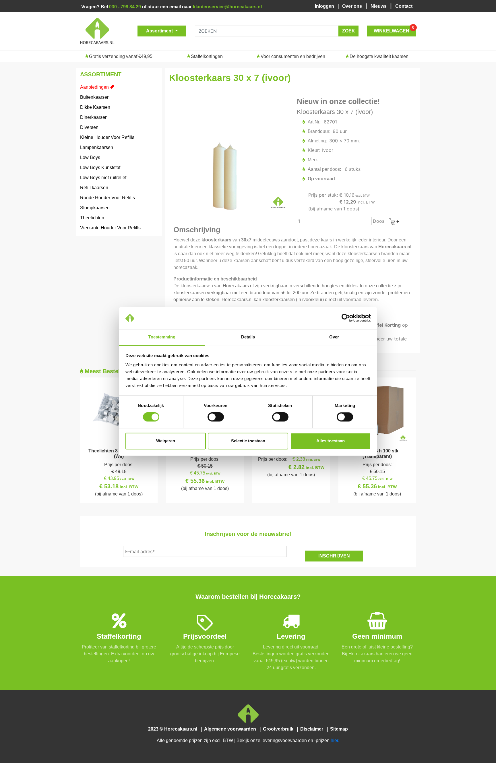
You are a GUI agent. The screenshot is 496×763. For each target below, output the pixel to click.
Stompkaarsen (95, 207)
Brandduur (318, 131)
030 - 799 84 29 (125, 6)
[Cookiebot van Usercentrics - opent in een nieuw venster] (346, 318)
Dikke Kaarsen (95, 107)
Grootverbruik (279, 729)
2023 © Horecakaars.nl (174, 729)
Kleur (313, 150)
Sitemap (338, 729)
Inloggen (325, 6)
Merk (313, 159)
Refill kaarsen (94, 187)
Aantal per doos (324, 169)
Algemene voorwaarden (231, 729)
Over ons (352, 6)
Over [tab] (334, 336)
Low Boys (90, 157)
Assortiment (160, 30)
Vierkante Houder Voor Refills (110, 227)
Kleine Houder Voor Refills (107, 137)
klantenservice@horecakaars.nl (227, 6)
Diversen (89, 127)
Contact (404, 6)
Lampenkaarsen (96, 147)
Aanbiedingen (94, 87)
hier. (335, 740)
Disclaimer (313, 729)
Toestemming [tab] (161, 336)
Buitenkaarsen (95, 97)
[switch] (216, 417)
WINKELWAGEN (394, 29)
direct (330, 299)
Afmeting (317, 140)
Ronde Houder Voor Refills (107, 197)
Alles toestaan (330, 440)
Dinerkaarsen (94, 117)
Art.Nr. (314, 121)
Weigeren (165, 440)
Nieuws (379, 6)
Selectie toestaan (248, 440)
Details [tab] (248, 336)
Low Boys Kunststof (100, 167)
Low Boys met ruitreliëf (103, 177)
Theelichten (92, 217)
